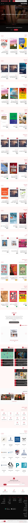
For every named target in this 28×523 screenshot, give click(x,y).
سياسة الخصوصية (21, 521)
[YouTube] (2, 1)
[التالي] (1, 15)
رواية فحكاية (14, 500)
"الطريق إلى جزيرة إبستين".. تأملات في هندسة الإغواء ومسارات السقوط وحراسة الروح (22, 350)
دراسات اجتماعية (25, 501)
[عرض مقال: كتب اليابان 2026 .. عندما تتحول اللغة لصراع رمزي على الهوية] (1, 350)
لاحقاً (2, 521)
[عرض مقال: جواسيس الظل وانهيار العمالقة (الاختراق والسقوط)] (15, 385)
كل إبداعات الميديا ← (14, 401)
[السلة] (3, 3)
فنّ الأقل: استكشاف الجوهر (14, 340)
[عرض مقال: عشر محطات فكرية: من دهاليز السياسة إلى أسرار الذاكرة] (15, 381)
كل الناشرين (2, 433)
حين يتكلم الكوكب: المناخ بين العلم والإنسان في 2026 (8, 360)
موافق (4, 521)
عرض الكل (2, 110)
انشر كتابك (25, 516)
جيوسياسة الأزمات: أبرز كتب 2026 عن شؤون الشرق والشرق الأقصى (8, 365)
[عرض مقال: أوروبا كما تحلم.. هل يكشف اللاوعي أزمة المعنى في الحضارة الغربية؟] (15, 363)
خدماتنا (10, 500)
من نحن (11, 29)
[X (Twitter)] (7, 1)
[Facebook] (6, 1)
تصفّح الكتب (15, 29)
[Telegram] (3, 1)
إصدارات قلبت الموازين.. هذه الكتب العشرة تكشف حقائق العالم (22, 383)
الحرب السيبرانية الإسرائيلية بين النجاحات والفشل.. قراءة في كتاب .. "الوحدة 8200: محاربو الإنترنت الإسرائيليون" (22, 365)
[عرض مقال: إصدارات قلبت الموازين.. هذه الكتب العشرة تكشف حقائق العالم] (15, 383)
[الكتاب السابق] (26, 333)
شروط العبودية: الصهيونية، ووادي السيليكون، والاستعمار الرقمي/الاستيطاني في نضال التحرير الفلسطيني (22, 360)
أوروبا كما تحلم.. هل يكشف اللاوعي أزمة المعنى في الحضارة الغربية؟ (22, 362)
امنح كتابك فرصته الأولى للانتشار (14, 322)
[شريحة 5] (12, 24)
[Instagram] (4, 1)
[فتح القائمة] (1, 3)
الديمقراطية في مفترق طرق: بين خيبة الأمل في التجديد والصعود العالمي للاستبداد (8, 362)
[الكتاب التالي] (2, 333)
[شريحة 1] (15, 24)
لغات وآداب (25, 503)
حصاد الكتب (20, 500)
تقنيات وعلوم (25, 500)
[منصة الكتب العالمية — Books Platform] (23, 3)
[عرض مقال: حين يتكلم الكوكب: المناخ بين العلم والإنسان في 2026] (1, 360)
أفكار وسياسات (25, 510)
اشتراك (5, 484)
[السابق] (26, 15)
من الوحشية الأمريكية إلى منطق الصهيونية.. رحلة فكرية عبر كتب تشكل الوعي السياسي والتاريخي (22, 371)
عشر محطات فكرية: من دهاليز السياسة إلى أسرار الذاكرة (22, 380)
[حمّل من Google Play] (7, 509)
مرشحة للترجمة (25, 513)
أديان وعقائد (25, 507)
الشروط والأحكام (3, 503)
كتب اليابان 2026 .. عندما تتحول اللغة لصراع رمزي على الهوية (8, 350)
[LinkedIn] (1, 1)
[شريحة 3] (13, 24)
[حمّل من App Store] (13, 509)
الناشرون (10, 503)
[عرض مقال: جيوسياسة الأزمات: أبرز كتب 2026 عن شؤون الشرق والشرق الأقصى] (1, 365)
